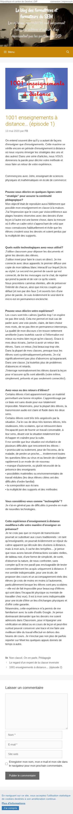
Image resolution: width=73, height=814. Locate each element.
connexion (55, 1)
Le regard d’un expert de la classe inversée (34, 662)
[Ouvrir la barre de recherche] (68, 52)
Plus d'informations (13, 803)
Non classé (15, 657)
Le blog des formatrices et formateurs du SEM (36, 13)
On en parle (30, 657)
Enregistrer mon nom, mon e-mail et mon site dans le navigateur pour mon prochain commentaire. (38, 763)
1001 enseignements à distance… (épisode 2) (35, 667)
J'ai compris (10, 808)
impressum (67, 1)
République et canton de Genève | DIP (18, 1)
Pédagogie (45, 657)
